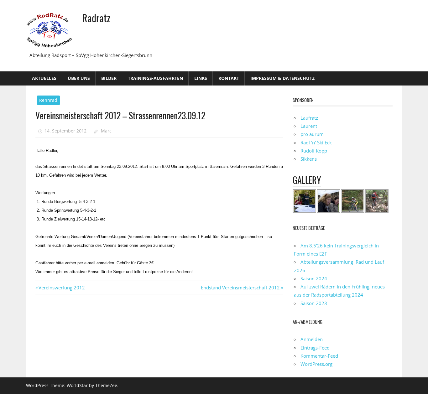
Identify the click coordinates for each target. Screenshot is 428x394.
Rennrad (48, 100)
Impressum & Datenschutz (282, 78)
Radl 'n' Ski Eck (316, 142)
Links (200, 78)
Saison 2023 (313, 303)
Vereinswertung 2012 (61, 287)
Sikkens (308, 159)
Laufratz (309, 118)
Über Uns (79, 78)
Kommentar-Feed (319, 356)
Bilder (109, 78)
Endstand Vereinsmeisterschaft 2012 (240, 287)
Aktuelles (44, 78)
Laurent (308, 126)
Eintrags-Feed (315, 348)
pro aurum (312, 134)
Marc (106, 131)
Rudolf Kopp (313, 151)
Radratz (96, 17)
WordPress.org (316, 364)
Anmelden (311, 339)
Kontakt (228, 78)
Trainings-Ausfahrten (155, 78)
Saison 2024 (313, 278)
